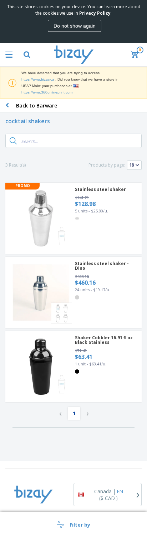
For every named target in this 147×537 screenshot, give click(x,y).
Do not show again (75, 26)
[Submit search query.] (13, 140)
